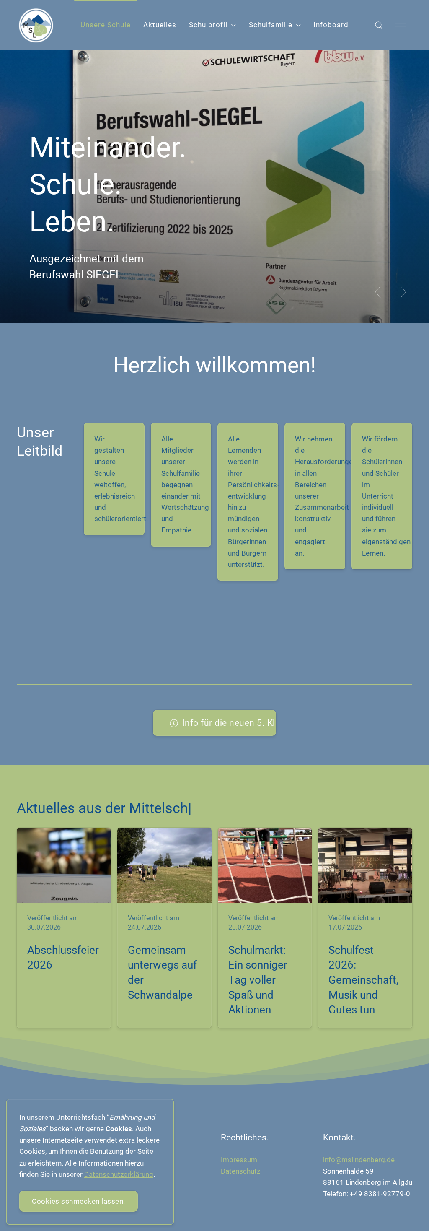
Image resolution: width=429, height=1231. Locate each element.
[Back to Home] (36, 25)
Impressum (239, 1160)
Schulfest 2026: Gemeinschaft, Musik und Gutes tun (363, 980)
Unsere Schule (105, 25)
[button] (379, 25)
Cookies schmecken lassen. (78, 1201)
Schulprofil (208, 25)
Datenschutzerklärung (118, 1174)
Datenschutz (240, 1171)
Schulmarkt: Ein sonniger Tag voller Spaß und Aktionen (257, 980)
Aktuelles (159, 25)
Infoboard (331, 25)
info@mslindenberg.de (359, 1160)
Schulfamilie (270, 25)
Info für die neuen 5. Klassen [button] (229, 722)
